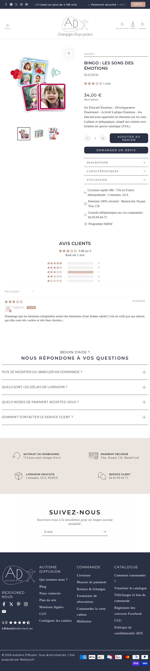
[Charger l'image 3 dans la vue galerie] (53, 133)
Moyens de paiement (91, 582)
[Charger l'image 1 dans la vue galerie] (23, 133)
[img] (14, 301)
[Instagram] (11, 4)
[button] (122, 24)
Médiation (84, 621)
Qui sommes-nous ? (53, 579)
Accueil (89, 54)
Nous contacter (50, 593)
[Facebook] (6, 4)
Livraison (83, 575)
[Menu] (7, 25)
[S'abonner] (105, 532)
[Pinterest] (21, 4)
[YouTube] (26, 4)
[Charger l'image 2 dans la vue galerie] (38, 133)
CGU (118, 620)
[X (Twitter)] (16, 4)
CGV (43, 614)
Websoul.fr (27, 659)
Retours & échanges (91, 589)
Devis (138, 4)
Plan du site (47, 600)
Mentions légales (51, 607)
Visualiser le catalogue (130, 588)
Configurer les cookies (55, 620)
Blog (42, 586)
